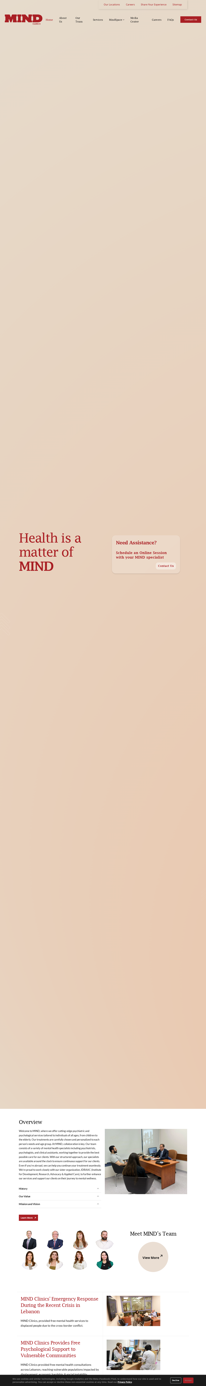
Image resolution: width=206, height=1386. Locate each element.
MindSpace (115, 19)
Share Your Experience (153, 4)
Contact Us (166, 565)
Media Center (134, 19)
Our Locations (112, 4)
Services (98, 19)
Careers (130, 4)
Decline (175, 1380)
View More (151, 1258)
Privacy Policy (125, 1382)
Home (49, 19)
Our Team (78, 19)
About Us (63, 19)
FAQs (170, 19)
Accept (188, 1380)
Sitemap (177, 4)
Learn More (27, 1217)
